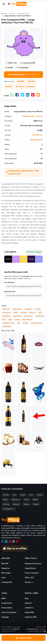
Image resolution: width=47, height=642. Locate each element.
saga (10, 319)
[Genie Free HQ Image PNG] (39, 392)
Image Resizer (30, 568)
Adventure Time (28, 116)
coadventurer (17, 309)
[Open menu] (8, 3)
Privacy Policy (6, 608)
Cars (14, 495)
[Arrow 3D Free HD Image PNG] (39, 416)
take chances (27, 319)
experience (28, 316)
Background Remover (33, 563)
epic (40, 312)
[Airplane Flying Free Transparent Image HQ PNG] (39, 368)
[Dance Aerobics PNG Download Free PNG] (39, 439)
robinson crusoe (8, 323)
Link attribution (9, 282)
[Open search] (3, 3)
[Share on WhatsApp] (12, 96)
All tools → (29, 582)
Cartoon (39, 116)
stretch (25, 323)
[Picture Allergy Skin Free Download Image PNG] (8, 344)
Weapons (16, 504)
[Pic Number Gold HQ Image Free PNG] (8, 439)
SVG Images (6, 573)
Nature (5, 499)
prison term (6, 312)
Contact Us (29, 608)
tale (18, 323)
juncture (32, 312)
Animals (6, 495)
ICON (9, 87)
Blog (26, 598)
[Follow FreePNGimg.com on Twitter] (6, 541)
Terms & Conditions (8, 612)
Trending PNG (6, 582)
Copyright (5, 617)
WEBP (21, 81)
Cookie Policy (6, 603)
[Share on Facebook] (17, 96)
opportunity (17, 316)
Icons (3, 577)
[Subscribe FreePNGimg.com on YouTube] (17, 541)
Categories (5, 568)
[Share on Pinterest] (33, 96)
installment (6, 326)
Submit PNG (29, 612)
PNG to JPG (29, 577)
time (4, 319)
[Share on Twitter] (22, 96)
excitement (39, 316)
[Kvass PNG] (24, 344)
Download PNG (25, 74)
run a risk (5, 309)
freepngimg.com (32, 629)
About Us (28, 603)
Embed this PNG (9, 291)
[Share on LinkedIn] (27, 96)
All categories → (9, 509)
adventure (28, 309)
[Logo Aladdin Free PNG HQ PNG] (39, 344)
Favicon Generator (32, 573)
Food (31, 495)
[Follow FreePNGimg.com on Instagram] (13, 541)
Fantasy (26, 504)
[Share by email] (38, 96)
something (6, 316)
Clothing (6, 504)
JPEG (32, 81)
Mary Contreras (36, 140)
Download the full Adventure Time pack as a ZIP (24, 172)
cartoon (23, 312)
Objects (36, 504)
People (22, 495)
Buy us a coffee (16, 548)
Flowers (39, 495)
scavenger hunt (36, 323)
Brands (35, 499)
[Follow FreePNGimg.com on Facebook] (2, 541)
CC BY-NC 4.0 (37, 135)
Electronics (16, 499)
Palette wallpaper (35, 252)
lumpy (17, 319)
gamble (38, 309)
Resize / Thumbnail (25, 87)
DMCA (3, 598)
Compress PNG (31, 617)
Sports (26, 499)
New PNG (4, 563)
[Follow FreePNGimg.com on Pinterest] (10, 541)
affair (16, 312)
